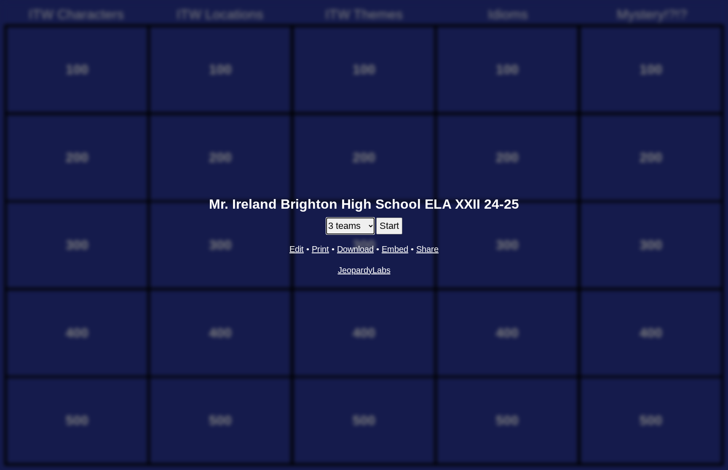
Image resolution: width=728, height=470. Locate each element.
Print (320, 249)
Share (427, 249)
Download (355, 249)
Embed (395, 249)
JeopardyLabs (364, 270)
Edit (296, 249)
